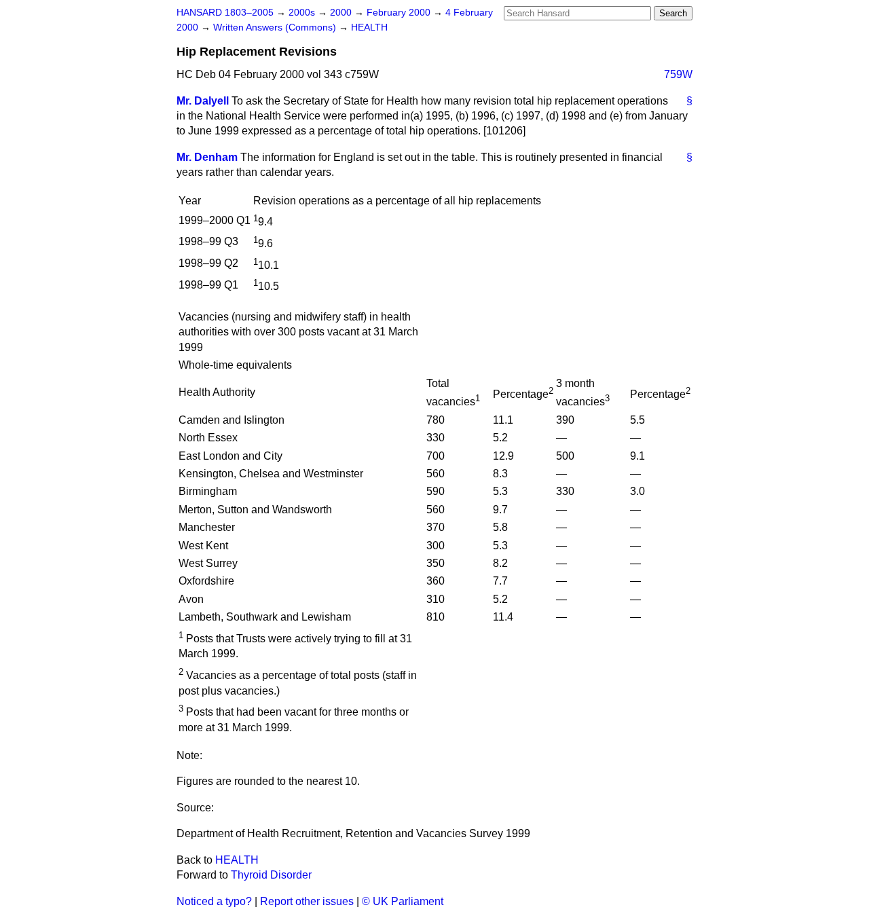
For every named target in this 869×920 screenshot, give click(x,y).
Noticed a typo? (214, 901)
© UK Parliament (402, 901)
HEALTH (369, 27)
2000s (303, 12)
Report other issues (307, 901)
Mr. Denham (207, 157)
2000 (342, 12)
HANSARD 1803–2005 (225, 12)
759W (678, 74)
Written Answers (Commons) (276, 27)
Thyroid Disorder (271, 875)
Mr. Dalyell (203, 101)
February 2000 (400, 12)
